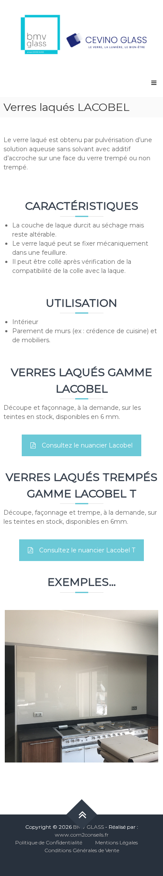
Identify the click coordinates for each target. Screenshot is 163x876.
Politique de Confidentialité (48, 842)
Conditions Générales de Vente (81, 850)
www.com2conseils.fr (82, 834)
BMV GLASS (88, 827)
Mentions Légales (116, 842)
